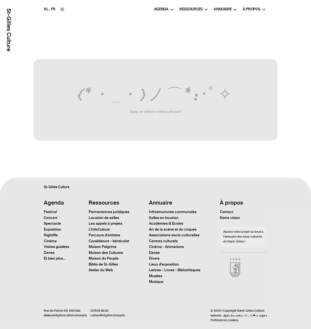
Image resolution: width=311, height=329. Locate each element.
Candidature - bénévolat (109, 241)
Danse (49, 253)
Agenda (161, 9)
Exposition (52, 229)
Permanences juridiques (109, 212)
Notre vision (230, 218)
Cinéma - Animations (166, 247)
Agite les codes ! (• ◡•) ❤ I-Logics (245, 315)
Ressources (191, 9)
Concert (50, 218)
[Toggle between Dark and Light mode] (62, 9)
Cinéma (50, 241)
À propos (251, 9)
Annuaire (223, 9)
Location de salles (104, 218)
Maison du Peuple (103, 258)
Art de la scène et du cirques (173, 229)
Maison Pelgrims (102, 247)
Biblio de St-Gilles (103, 264)
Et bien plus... (55, 258)
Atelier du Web (101, 270)
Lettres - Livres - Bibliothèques (174, 270)
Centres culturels (163, 241)
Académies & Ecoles (166, 223)
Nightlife (51, 235)
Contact (226, 212)
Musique (156, 281)
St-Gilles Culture (9, 29)
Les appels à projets (105, 223)
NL (46, 9)
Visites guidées (56, 247)
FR (53, 9)
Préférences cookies (224, 320)
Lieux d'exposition (164, 264)
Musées (155, 276)
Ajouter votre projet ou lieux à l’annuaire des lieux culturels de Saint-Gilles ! (243, 236)
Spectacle (52, 223)
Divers (154, 258)
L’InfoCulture (99, 229)
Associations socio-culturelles (174, 235)
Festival (50, 212)
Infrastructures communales (173, 212)
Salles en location (164, 218)
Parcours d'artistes (104, 235)
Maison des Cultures (106, 253)
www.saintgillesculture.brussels (65, 315)
